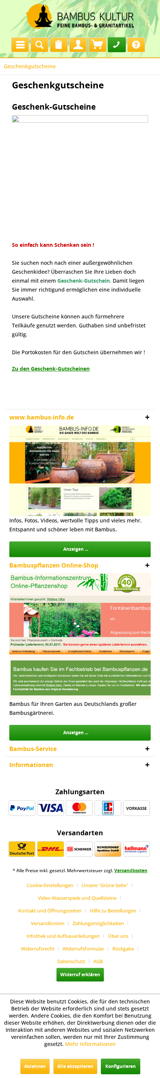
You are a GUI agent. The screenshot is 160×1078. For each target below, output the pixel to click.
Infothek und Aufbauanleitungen (63, 936)
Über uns (118, 936)
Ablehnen (35, 1066)
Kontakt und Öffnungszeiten (49, 910)
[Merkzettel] (59, 44)
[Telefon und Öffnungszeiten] (117, 44)
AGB (98, 961)
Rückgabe (123, 948)
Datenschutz (71, 961)
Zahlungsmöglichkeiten (98, 923)
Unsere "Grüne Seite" (104, 885)
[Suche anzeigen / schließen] (39, 44)
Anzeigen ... (75, 549)
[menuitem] (20, 43)
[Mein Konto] (78, 44)
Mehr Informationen (90, 1043)
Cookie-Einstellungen (50, 885)
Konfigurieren (120, 1066)
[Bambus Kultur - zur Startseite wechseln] (80, 17)
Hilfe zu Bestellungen (113, 910)
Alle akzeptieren (75, 1066)
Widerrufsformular (83, 948)
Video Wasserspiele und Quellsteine (77, 898)
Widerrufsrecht (37, 948)
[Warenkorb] (97, 44)
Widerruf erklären (80, 974)
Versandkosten (130, 870)
